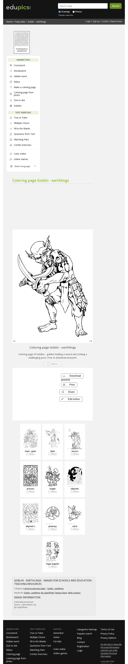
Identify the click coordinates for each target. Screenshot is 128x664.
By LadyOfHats (47, 592)
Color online (59, 649)
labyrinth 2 (30, 526)
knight (53, 488)
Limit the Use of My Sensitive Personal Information (109, 653)
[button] (70, 399)
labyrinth (75, 488)
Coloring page (13, 654)
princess (30, 488)
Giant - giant (30, 451)
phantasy (53, 526)
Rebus (9, 649)
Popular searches (66, 15)
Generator (58, 632)
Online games (60, 653)
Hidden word (12, 641)
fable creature (74, 592)
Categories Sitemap (87, 629)
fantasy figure (61, 592)
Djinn (52, 451)
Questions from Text (40, 645)
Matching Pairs (37, 649)
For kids (57, 641)
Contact (105, 21)
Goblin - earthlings (37, 21)
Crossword (11, 632)
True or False (36, 632)
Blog (79, 637)
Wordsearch (12, 637)
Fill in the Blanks (38, 641)
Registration (83, 646)
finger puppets (52, 563)
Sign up (96, 21)
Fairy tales (20, 21)
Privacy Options (108, 637)
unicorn (74, 451)
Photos (78, 11)
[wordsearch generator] (22, 52)
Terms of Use (107, 629)
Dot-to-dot (11, 645)
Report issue (116, 21)
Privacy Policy (107, 633)
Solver (56, 637)
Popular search (84, 633)
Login (88, 21)
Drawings (65, 11)
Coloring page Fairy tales (34, 588)
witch (74, 526)
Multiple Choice (37, 637)
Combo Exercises (38, 654)
